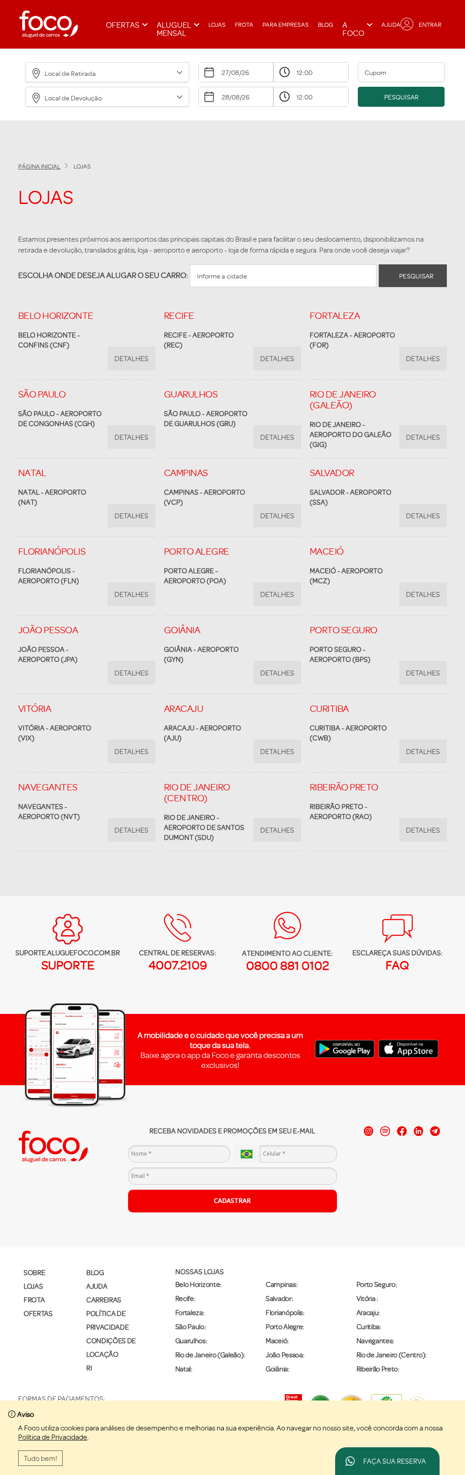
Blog (325, 24)
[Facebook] (402, 1131)
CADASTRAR (232, 1201)
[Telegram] (435, 1131)
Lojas (217, 24)
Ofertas (38, 1313)
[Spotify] (385, 1131)
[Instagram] (369, 1131)
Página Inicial (39, 166)
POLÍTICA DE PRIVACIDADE (107, 1320)
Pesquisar (401, 97)
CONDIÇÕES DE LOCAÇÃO (111, 1347)
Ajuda (391, 24)
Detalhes (131, 358)
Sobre (34, 1272)
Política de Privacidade (52, 1436)
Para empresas (285, 24)
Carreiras (103, 1299)
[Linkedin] (419, 1131)
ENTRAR (430, 24)
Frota (244, 24)
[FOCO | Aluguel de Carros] (48, 24)
